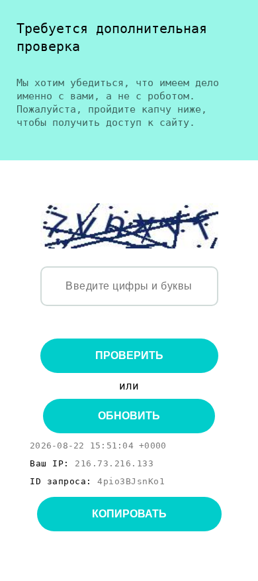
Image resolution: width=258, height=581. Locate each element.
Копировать (129, 513)
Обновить (129, 415)
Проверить (129, 355)
